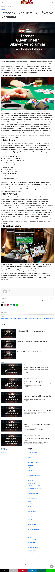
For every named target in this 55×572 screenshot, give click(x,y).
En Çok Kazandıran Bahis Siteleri (32, 435)
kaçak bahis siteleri (25, 320)
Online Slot (30, 519)
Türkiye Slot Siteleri (32, 550)
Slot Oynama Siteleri (32, 539)
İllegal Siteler (28, 392)
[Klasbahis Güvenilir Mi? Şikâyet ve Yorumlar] (8, 344)
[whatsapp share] (14, 305)
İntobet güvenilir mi (37, 318)
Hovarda (29, 501)
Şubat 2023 (4, 449)
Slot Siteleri (30, 545)
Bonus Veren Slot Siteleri (30, 378)
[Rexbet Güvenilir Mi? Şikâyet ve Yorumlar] (8, 333)
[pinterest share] (8, 305)
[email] (13, 570)
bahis (37, 269)
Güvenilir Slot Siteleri (32, 498)
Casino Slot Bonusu (32, 472)
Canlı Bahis (30, 465)
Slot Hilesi (30, 537)
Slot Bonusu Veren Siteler (33, 529)
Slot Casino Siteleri (32, 532)
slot (21, 205)
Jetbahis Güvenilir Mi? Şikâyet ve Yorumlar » (42, 300)
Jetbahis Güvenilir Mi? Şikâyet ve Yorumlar (31, 352)
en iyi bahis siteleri (22, 318)
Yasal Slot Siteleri (31, 552)
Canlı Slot (30, 467)
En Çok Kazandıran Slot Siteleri (35, 488)
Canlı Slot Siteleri (31, 470)
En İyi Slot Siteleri (31, 490)
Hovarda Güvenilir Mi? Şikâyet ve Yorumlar (37, 410)
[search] (53, 2)
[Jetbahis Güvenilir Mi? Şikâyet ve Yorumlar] (8, 354)
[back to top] (52, 566)
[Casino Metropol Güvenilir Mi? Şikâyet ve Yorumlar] (11, 440)
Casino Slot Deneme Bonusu (34, 475)
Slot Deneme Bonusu (32, 534)
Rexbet (25, 364)
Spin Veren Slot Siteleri (33, 547)
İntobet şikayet (6, 320)
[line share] (17, 305)
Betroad (29, 457)
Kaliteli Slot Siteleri (32, 511)
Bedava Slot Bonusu (32, 452)
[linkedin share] (11, 305)
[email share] (5, 305)
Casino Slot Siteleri (32, 478)
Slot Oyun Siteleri (31, 542)
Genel (29, 496)
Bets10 (29, 460)
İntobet (30, 318)
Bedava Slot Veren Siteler (33, 454)
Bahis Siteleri (30, 449)
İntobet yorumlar (15, 320)
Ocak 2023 (3, 452)
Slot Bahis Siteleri (31, 527)
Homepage (3, 6)
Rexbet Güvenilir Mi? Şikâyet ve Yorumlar (31, 331)
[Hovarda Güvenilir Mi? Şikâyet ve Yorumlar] (11, 411)
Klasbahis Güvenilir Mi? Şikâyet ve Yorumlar (32, 341)
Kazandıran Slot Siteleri (33, 514)
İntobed (10, 6)
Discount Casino (31, 483)
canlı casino (32, 212)
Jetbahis (29, 509)
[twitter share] (2, 305)
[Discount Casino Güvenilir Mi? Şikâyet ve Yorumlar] (11, 426)
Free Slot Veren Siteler (33, 493)
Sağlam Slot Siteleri (32, 524)
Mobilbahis (30, 516)
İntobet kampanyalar (48, 318)
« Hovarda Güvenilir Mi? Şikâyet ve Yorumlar (13, 300)
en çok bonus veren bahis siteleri (9, 318)
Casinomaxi (30, 480)
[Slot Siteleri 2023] (27, 2)
